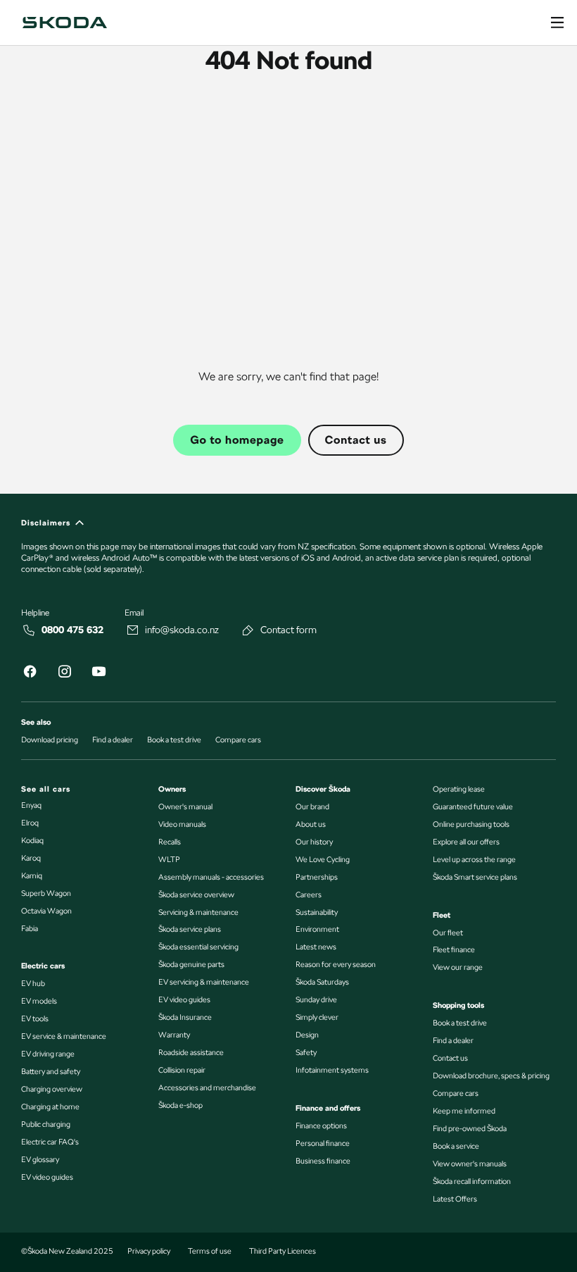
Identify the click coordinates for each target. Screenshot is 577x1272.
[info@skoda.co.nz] (133, 630)
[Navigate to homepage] (65, 22)
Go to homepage (237, 440)
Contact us (356, 440)
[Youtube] (98, 673)
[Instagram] (64, 673)
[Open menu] (557, 22)
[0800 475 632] (29, 630)
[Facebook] (30, 673)
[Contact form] (248, 630)
